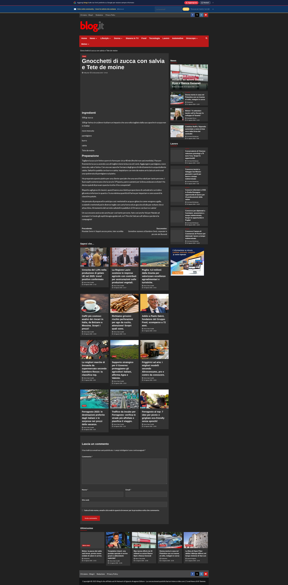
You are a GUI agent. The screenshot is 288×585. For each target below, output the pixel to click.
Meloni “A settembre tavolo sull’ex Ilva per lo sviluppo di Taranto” (194, 113)
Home (84, 38)
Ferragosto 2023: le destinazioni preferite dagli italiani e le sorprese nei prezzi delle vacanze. (93, 418)
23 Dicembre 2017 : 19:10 (100, 73)
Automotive (177, 38)
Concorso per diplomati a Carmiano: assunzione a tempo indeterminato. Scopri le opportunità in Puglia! (195, 215)
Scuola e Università (191, 124)
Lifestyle (104, 38)
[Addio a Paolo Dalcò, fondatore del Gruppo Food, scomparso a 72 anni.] (154, 303)
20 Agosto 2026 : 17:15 (90, 284)
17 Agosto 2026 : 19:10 (150, 330)
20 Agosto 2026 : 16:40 (193, 225)
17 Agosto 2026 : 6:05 (90, 380)
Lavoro (166, 38)
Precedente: (102, 230)
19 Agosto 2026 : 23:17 (120, 287)
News (92, 38)
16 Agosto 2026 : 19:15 (120, 383)
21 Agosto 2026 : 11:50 (193, 104)
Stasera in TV (132, 38)
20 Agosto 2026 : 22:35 (193, 204)
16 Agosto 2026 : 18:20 (150, 380)
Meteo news (86, 545)
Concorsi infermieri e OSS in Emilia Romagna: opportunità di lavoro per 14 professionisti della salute (195, 194)
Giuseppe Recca (191, 118)
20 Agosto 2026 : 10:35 (193, 243)
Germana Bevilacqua (192, 136)
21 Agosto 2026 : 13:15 (90, 560)
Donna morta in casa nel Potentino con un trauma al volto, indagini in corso (195, 97)
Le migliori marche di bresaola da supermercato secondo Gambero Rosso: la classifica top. (94, 368)
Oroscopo (191, 38)
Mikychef (86, 73)
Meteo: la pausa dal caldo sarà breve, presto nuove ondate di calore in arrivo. (92, 553)
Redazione (99, 15)
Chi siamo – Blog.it (86, 15)
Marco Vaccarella (178, 86)
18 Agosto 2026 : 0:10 (120, 334)
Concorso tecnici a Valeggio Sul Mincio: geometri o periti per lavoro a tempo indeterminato (193, 174)
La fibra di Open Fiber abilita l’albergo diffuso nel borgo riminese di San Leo (195, 553)
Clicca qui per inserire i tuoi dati (200, 9)
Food (143, 38)
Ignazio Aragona (191, 558)
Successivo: (147, 231)
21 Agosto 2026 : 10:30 (193, 163)
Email (128, 490)
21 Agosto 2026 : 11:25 (193, 120)
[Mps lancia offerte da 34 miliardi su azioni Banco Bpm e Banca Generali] (144, 540)
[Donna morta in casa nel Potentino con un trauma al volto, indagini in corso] (177, 98)
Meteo (84, 44)
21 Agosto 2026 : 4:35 (193, 183)
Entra (186, 9)
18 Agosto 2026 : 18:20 (90, 334)
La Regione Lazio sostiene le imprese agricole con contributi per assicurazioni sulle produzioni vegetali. (124, 276)
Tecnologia (154, 38)
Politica (187, 108)
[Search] (206, 38)
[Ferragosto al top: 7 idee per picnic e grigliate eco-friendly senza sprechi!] (154, 399)
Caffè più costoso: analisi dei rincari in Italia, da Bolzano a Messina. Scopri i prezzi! (92, 322)
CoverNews (190, 581)
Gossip (110, 545)
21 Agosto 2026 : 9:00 (193, 138)
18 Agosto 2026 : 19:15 (150, 287)
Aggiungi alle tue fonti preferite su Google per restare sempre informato (105, 2)
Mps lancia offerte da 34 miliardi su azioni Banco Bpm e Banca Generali (187, 79)
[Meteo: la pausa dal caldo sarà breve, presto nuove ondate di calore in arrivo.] (92, 540)
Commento (87, 456)
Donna (117, 38)
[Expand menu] (96, 38)
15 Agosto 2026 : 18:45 (150, 426)
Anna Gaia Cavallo (89, 282)
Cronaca (187, 92)
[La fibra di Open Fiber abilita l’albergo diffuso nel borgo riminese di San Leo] (196, 540)
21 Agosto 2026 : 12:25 (116, 563)
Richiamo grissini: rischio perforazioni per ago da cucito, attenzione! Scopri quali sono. (122, 322)
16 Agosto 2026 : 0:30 (120, 426)
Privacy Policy (110, 15)
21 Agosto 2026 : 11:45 (193, 560)
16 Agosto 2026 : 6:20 (90, 429)
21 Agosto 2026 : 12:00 (192, 86)
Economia (176, 72)
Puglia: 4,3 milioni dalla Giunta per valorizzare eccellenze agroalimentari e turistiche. (154, 276)
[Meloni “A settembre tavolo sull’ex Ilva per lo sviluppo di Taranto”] (177, 114)
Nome (85, 490)
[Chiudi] (213, 2)
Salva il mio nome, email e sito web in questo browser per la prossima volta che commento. (122, 510)
